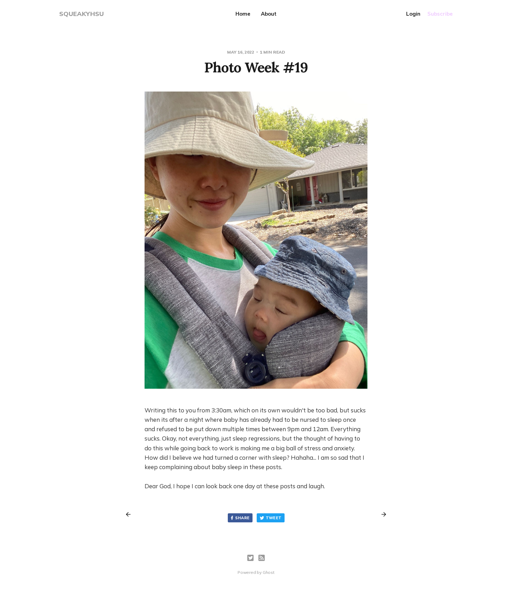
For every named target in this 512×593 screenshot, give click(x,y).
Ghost (268, 572)
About (269, 13)
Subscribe (440, 13)
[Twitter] (250, 558)
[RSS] (261, 558)
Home (242, 13)
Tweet (274, 517)
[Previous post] (130, 514)
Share (242, 517)
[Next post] (381, 514)
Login (413, 13)
